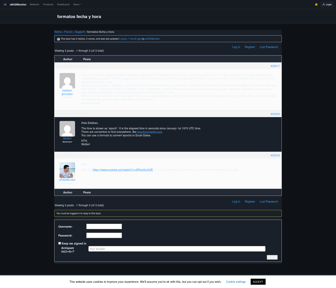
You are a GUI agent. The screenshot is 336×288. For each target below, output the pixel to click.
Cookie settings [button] (236, 281)
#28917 (275, 66)
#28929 (275, 114)
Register (250, 47)
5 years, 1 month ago (130, 38)
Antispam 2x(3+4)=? (67, 249)
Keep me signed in (74, 243)
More (76, 4)
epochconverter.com (149, 132)
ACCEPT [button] (258, 282)
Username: (65, 226)
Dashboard (63, 4)
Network (34, 4)
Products (48, 4)
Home (58, 32)
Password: (65, 235)
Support (80, 32)
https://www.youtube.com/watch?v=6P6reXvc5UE (123, 169)
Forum (68, 32)
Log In (236, 47)
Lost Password (269, 47)
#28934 (275, 155)
